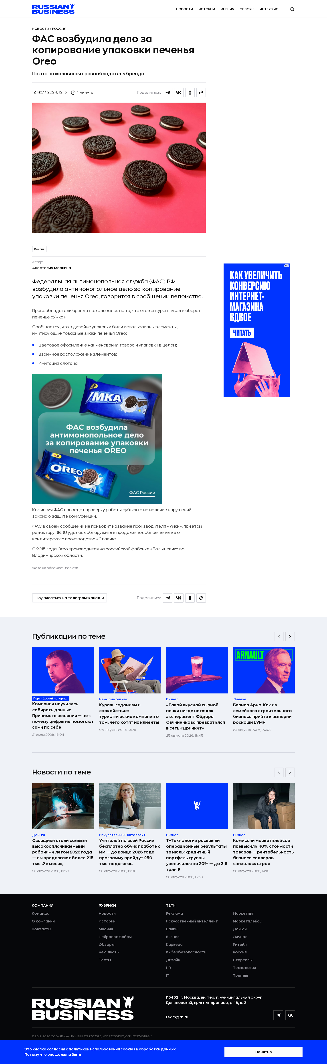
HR (168, 968)
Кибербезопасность (186, 952)
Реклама (174, 913)
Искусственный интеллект (192, 921)
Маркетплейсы (247, 921)
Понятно (263, 1052)
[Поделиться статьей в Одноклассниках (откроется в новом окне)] (190, 92)
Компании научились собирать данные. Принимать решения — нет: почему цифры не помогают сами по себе (63, 715)
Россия (59, 28)
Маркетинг (243, 913)
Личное (240, 937)
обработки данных (157, 1049)
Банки (172, 929)
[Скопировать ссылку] (201, 92)
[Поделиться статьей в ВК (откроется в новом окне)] (179, 92)
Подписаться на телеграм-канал (68, 598)
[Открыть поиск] (292, 9)
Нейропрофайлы (115, 937)
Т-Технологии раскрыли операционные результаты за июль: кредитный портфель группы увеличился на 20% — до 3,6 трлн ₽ (196, 855)
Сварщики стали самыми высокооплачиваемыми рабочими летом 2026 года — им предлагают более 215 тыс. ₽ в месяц (62, 852)
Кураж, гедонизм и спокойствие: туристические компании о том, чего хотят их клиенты (129, 713)
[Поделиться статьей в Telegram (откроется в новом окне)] (167, 92)
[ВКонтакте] (290, 1015)
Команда (40, 913)
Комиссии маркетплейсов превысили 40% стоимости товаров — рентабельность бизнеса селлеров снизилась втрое (263, 852)
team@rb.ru (177, 1017)
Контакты (41, 929)
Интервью (269, 9)
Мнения (227, 9)
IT (167, 975)
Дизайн (173, 960)
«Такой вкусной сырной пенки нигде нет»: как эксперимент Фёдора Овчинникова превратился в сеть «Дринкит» (195, 716)
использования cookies (113, 1049)
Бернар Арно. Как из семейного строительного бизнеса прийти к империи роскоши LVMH (262, 713)
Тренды (240, 975)
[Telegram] (278, 1015)
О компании (43, 921)
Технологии (244, 968)
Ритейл (240, 944)
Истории (206, 9)
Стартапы (242, 960)
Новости (184, 9)
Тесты (105, 960)
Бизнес (173, 937)
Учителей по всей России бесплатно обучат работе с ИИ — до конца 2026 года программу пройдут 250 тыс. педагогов (129, 852)
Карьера (174, 944)
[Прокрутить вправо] (290, 636)
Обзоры (247, 9)
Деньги (240, 929)
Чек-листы (109, 952)
